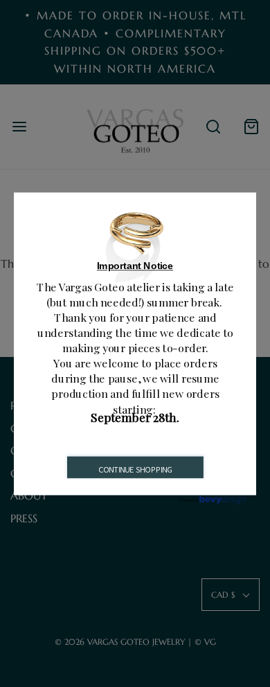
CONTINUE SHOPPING (135, 469)
